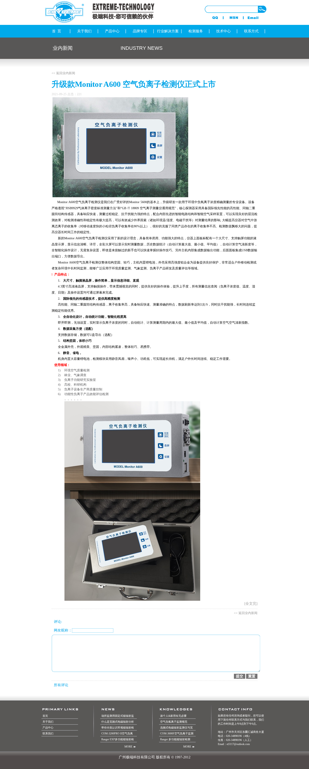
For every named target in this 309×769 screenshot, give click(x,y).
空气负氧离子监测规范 (173, 721)
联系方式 (251, 31)
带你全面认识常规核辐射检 (117, 727)
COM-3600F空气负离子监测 (176, 733)
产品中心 (112, 31)
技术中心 (223, 31)
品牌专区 (140, 31)
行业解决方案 (168, 31)
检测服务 (195, 31)
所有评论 (61, 685)
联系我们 (48, 733)
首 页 (56, 31)
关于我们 (84, 31)
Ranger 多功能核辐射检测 (175, 739)
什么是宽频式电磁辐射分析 (117, 721)
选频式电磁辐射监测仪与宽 (176, 727)
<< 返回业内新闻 (63, 73)
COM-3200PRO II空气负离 (117, 733)
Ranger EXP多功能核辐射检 (117, 739)
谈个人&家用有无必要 (173, 715)
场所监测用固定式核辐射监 (117, 715)
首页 (45, 715)
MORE (128, 746)
